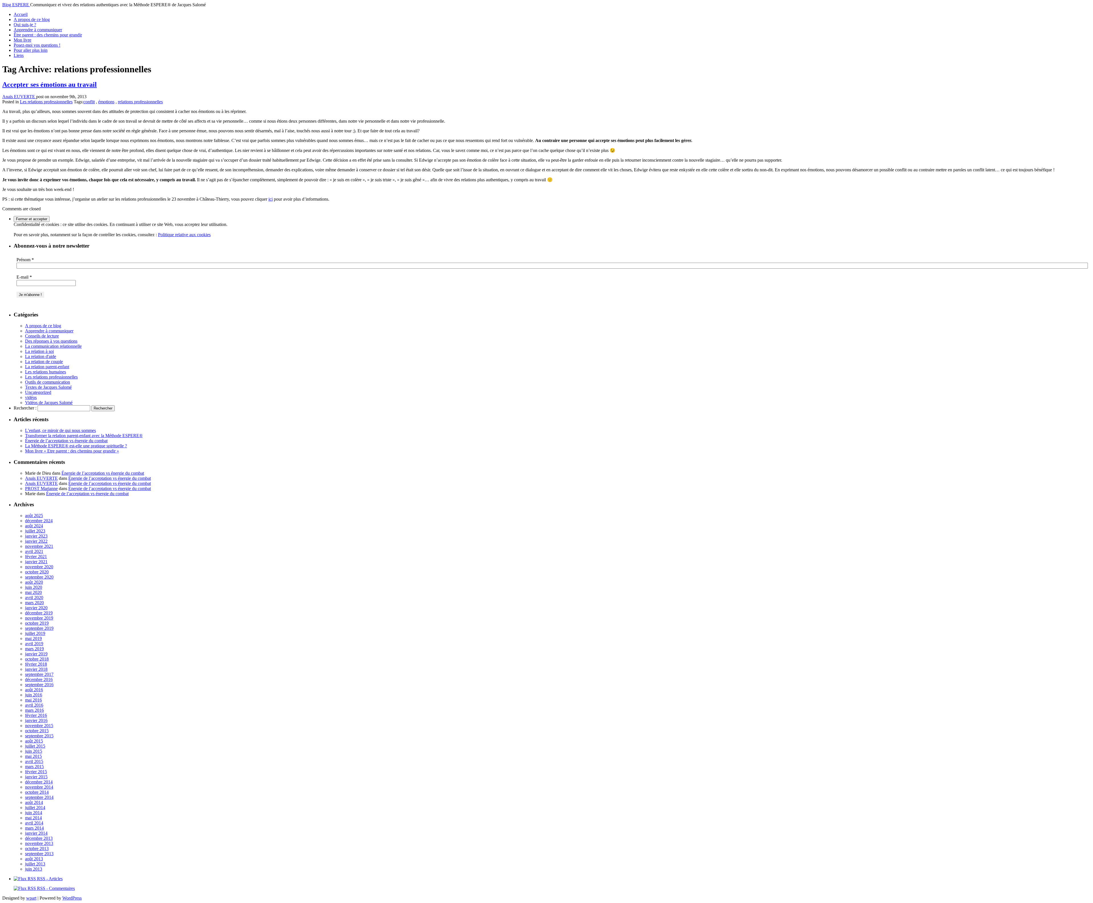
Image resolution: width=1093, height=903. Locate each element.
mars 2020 (34, 602)
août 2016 (34, 689)
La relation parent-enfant (47, 366)
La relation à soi (39, 351)
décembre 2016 (39, 679)
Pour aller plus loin (31, 50)
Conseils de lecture (42, 336)
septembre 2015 (39, 735)
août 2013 (34, 858)
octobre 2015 (37, 730)
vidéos (31, 397)
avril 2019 (34, 643)
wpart (31, 898)
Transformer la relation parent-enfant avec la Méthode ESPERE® (84, 435)
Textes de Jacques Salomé (48, 387)
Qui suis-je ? (25, 24)
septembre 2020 (39, 577)
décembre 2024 (39, 520)
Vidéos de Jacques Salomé (49, 402)
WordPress (72, 898)
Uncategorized (38, 392)
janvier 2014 (36, 833)
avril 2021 (34, 551)
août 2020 (34, 582)
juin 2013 (33, 869)
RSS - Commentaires (55, 888)
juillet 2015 (35, 746)
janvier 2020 (36, 607)
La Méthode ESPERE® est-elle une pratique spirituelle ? (76, 445)
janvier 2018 (36, 669)
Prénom (25, 259)
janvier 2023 (36, 536)
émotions (106, 101)
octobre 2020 (37, 571)
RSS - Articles (49, 878)
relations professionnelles (140, 101)
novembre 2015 (39, 725)
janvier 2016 (36, 720)
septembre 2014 (39, 797)
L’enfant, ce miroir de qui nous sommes (60, 430)
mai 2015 (33, 756)
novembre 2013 (39, 843)
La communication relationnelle (53, 346)
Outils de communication (47, 382)
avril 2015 (34, 761)
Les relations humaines (45, 371)
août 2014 (34, 802)
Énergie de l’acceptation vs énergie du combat (66, 440)
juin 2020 (33, 587)
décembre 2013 (39, 838)
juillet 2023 (35, 530)
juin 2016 (33, 694)
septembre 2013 (39, 853)
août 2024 (34, 525)
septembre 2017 (39, 674)
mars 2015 (34, 766)
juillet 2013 (35, 863)
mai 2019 (33, 638)
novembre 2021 (39, 546)
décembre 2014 (39, 781)
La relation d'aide (40, 356)
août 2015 (34, 741)
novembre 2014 (39, 787)
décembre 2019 (39, 612)
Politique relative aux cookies (184, 234)
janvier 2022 (36, 541)
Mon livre (22, 40)
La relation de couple (44, 361)
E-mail (24, 277)
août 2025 (34, 515)
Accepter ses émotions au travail (49, 84)
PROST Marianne (41, 488)
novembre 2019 (39, 618)
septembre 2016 (39, 684)
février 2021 (36, 556)
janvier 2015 (36, 776)
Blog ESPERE (16, 4)
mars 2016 (34, 710)
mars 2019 (34, 648)
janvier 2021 (36, 561)
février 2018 (36, 664)
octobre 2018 (37, 659)
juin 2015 (33, 751)
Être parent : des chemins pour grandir (48, 34)
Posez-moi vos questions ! (37, 45)
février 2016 (36, 715)
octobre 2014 (37, 792)
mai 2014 (33, 817)
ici (270, 199)
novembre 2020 (39, 566)
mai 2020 (33, 592)
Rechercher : (25, 408)
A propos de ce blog (32, 19)
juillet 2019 (35, 633)
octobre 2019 (37, 623)
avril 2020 (34, 597)
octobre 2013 (37, 848)
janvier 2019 (36, 653)
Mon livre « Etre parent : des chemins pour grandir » (72, 451)
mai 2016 (33, 700)
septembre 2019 (39, 628)
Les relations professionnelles (46, 101)
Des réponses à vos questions (51, 341)
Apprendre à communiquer (38, 29)
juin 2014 (33, 812)
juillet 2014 (35, 807)
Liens (19, 55)
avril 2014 (34, 822)
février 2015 (36, 771)
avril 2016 (34, 705)
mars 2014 (34, 828)
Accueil (21, 14)
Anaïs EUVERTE (19, 96)
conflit (89, 101)
